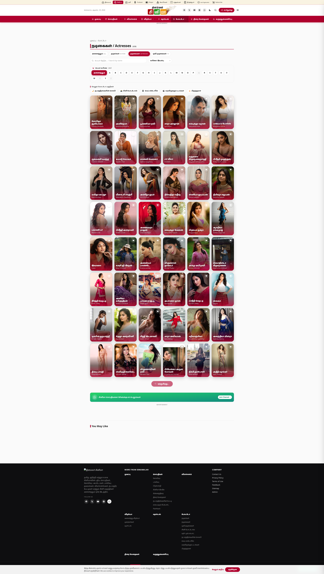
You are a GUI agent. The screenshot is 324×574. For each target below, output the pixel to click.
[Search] (215, 10)
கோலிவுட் (157, 549)
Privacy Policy (217, 548)
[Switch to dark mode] (210, 10)
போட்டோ (102, 40)
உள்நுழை (228, 10)
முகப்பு (93, 40)
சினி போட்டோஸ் (128, 91)
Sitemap (215, 559)
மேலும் (160, 454)
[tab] (99, 53)
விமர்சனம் (187, 545)
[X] (189, 10)
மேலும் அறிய (218, 569)
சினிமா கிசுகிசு (159, 560)
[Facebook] (184, 10)
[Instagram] (199, 10)
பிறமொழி (157, 557)
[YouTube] (194, 10)
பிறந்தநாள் (195, 91)
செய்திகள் (158, 545)
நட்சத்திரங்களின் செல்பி (104, 91)
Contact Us (216, 545)
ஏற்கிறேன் (232, 569)
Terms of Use (217, 552)
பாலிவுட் (156, 553)
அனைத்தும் (99, 72)
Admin (215, 563)
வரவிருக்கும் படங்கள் (173, 91)
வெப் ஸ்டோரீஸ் (150, 91)
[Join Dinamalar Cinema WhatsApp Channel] (204, 10)
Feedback (216, 556)
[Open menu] (237, 10)
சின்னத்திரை (158, 564)
